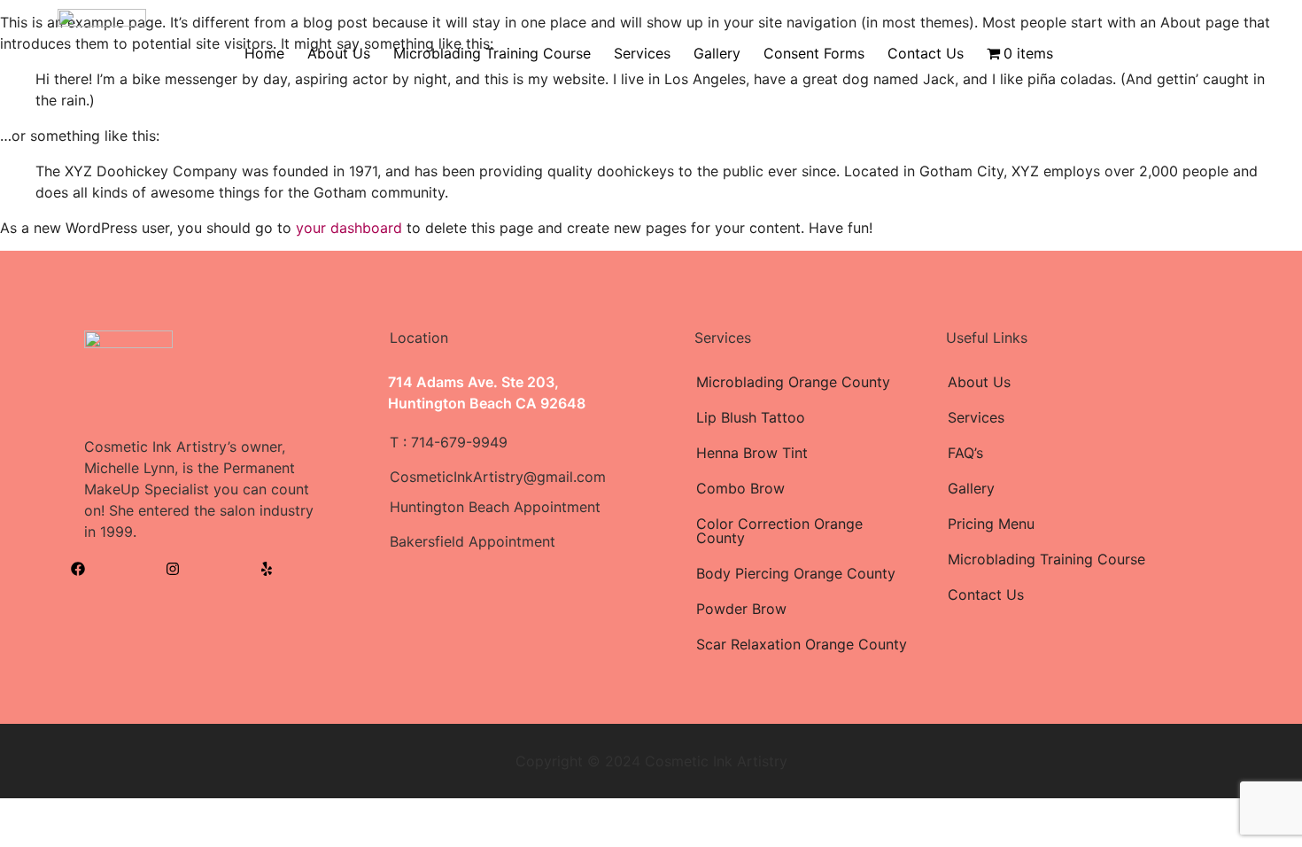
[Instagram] (173, 569)
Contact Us (925, 53)
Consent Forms (813, 53)
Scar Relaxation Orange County (801, 644)
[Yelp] (267, 569)
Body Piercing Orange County (795, 573)
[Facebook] (78, 569)
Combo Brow (740, 488)
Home (264, 53)
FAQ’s (965, 453)
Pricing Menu (991, 523)
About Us (338, 53)
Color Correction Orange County (779, 531)
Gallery (717, 53)
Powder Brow (741, 609)
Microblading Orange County (793, 382)
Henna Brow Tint (752, 453)
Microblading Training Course (492, 53)
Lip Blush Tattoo (750, 417)
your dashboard (349, 228)
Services (642, 53)
